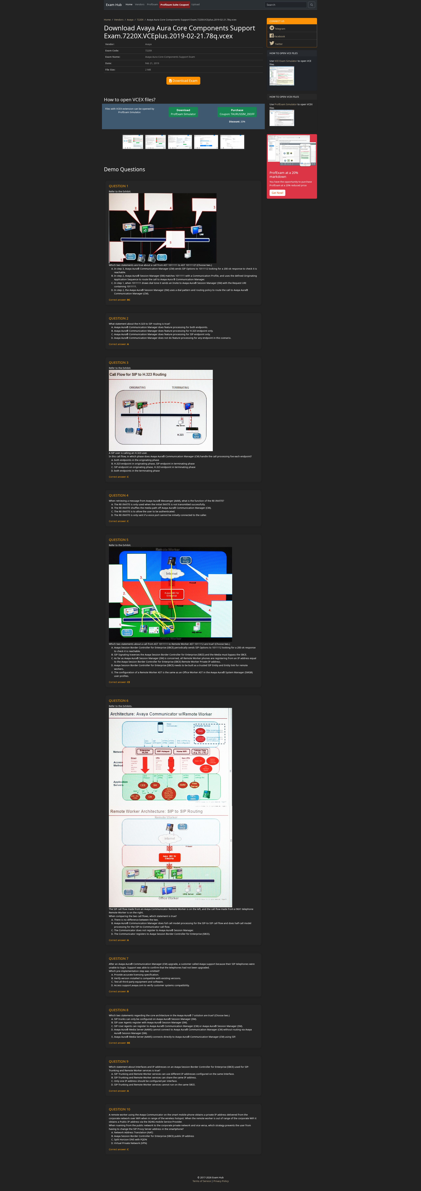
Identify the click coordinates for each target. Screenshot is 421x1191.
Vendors (139, 4)
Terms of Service (202, 1181)
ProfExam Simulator (183, 112)
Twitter (278, 44)
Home (129, 4)
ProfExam (152, 4)
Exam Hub (114, 4)
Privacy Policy (221, 1181)
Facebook (279, 36)
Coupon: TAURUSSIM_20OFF (237, 112)
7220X (140, 19)
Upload (195, 4)
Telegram (279, 28)
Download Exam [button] (185, 80)
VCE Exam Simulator (285, 60)
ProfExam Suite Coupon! (175, 4)
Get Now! (277, 193)
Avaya (130, 19)
